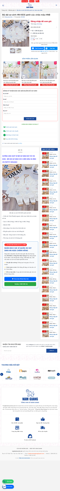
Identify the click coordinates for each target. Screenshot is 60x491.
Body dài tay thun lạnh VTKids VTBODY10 (53, 252)
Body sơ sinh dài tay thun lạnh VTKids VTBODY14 (53, 216)
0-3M (32, 38)
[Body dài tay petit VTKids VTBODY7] (45, 280)
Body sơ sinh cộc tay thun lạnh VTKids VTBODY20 (53, 163)
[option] (15, 33)
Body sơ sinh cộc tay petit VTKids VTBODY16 (53, 199)
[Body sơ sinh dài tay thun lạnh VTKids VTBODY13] (45, 226)
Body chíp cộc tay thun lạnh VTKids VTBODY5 (53, 297)
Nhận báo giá (30, 118)
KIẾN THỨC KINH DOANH (36, 448)
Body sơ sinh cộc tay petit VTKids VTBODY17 (53, 190)
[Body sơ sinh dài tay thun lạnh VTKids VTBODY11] (45, 244)
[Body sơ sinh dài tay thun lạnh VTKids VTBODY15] (45, 208)
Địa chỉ (5, 110)
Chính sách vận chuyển (12, 131)
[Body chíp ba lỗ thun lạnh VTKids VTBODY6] (45, 289)
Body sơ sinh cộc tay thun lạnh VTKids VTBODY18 (53, 181)
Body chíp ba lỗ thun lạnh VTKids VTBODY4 (53, 305)
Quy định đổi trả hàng (12, 139)
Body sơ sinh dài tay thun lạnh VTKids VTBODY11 (53, 243)
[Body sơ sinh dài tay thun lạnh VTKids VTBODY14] (45, 217)
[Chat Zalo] (51, 48)
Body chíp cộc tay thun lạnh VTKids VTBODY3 (53, 314)
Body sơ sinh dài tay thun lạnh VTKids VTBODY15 (53, 207)
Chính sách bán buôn (11, 127)
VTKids (51, 152)
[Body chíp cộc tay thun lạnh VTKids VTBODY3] (45, 315)
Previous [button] (2, 73)
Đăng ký (32, 1)
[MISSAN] (22, 371)
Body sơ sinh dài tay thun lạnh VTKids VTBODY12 (53, 234)
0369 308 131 (44, 51)
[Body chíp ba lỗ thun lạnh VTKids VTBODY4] (45, 306)
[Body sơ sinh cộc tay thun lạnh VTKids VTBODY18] (45, 182)
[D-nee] (8, 371)
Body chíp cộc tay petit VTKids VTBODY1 (53, 332)
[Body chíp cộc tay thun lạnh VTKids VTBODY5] (45, 298)
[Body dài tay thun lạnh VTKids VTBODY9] (45, 262)
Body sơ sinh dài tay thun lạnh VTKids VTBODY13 (53, 225)
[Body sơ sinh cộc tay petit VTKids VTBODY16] (45, 200)
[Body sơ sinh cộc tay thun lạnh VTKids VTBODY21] (45, 155)
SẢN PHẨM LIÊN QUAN (30, 58)
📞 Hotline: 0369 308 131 (20, 284)
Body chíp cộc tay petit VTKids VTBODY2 (53, 323)
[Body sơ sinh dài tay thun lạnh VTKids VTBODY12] (45, 235)
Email (5, 99)
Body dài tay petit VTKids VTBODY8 (53, 270)
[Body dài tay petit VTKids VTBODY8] (45, 271)
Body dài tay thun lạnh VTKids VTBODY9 (53, 261)
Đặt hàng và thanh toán (12, 135)
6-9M (40, 38)
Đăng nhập (25, 1)
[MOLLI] (22, 378)
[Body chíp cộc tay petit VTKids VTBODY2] (45, 324)
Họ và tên (6, 93)
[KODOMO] (8, 378)
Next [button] (57, 73)
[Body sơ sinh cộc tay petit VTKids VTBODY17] (45, 191)
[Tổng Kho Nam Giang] (30, 5)
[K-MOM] (37, 378)
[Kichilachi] (37, 371)
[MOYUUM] (51, 371)
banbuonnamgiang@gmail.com (36, 453)
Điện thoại (6, 105)
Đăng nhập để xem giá (41, 21)
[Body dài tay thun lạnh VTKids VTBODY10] (45, 253)
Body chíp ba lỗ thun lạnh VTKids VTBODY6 (53, 288)
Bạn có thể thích (48, 149)
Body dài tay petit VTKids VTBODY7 (53, 279)
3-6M (36, 38)
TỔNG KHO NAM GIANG (24, 458)
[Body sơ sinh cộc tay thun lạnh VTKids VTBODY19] (45, 173)
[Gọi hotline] (4, 481)
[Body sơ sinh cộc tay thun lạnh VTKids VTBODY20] (45, 164)
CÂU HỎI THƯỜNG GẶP (22, 448)
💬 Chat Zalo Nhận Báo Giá (20, 279)
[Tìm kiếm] (56, 5)
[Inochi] (51, 378)
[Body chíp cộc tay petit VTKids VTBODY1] (45, 333)
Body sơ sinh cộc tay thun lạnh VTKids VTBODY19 (53, 172)
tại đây (20, 143)
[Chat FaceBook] (37, 48)
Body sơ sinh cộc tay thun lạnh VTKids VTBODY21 (53, 154)
